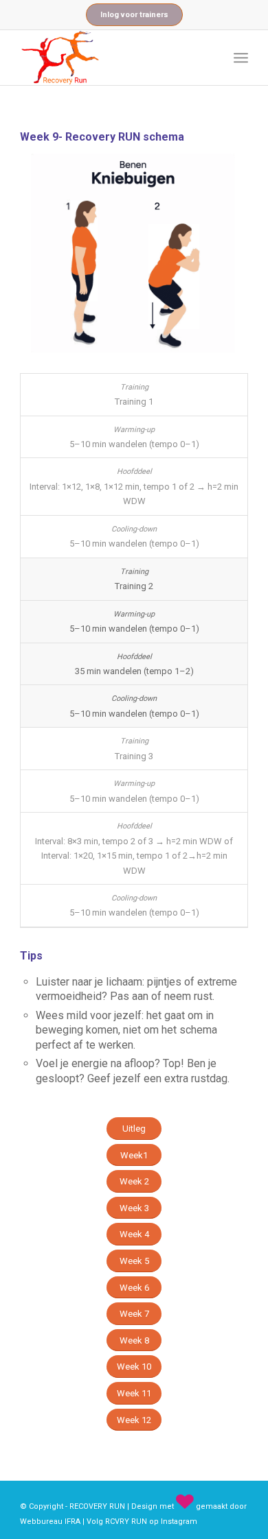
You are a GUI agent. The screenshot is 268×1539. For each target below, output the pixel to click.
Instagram (179, 1521)
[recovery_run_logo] (111, 57)
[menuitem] (241, 57)
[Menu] (241, 57)
